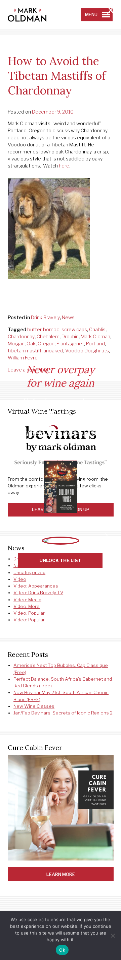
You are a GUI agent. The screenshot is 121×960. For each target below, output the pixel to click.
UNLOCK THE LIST (60, 560)
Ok (62, 950)
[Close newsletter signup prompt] (110, 11)
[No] (112, 935)
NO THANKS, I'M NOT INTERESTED (60, 586)
